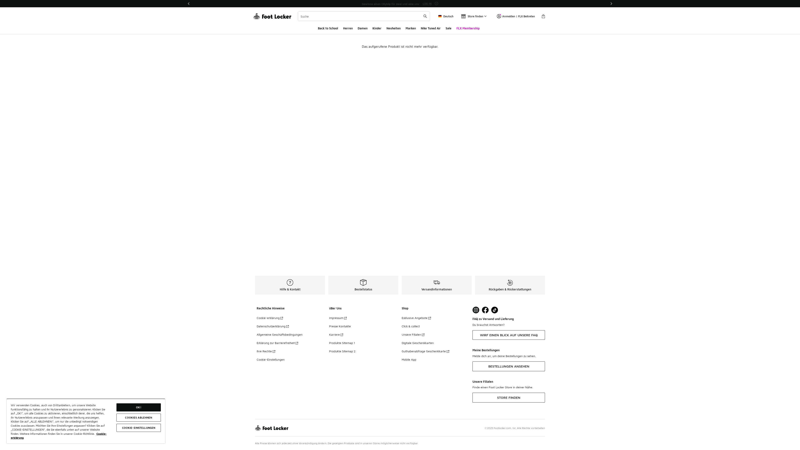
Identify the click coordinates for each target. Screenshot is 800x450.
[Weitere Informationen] (436, 3)
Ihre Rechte (264, 351)
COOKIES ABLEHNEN (138, 417)
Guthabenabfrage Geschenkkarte (424, 351)
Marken (411, 28)
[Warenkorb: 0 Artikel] (543, 16)
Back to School (328, 28)
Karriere (334, 334)
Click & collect (411, 326)
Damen (363, 28)
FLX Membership (468, 28)
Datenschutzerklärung (271, 326)
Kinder (376, 28)
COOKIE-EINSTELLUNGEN (138, 427)
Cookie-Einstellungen (271, 359)
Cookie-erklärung (268, 318)
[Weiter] (611, 3)
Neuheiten (393, 28)
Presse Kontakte (340, 326)
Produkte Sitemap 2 (342, 351)
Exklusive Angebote (415, 318)
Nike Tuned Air (431, 28)
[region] (400, 3)
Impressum (336, 318)
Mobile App (409, 359)
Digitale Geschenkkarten (418, 343)
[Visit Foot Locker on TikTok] (494, 310)
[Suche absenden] (425, 16)
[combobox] (364, 16)
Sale (448, 28)
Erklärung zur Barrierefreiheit (276, 343)
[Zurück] (189, 3)
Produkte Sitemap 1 (342, 343)
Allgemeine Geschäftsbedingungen (279, 334)
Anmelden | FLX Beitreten (518, 16)
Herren (348, 28)
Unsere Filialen (411, 334)
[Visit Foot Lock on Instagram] (475, 310)
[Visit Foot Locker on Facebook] (485, 310)
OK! (138, 407)
